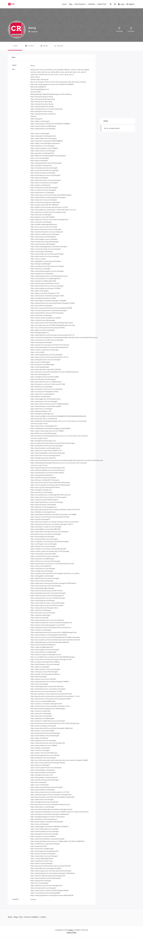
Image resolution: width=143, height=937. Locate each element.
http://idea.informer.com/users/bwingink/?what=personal (50, 804)
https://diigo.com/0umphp (39, 738)
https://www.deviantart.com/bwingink (43, 505)
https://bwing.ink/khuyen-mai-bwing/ (43, 114)
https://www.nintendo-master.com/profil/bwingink (47, 603)
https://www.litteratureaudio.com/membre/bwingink (48, 593)
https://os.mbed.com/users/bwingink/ (43, 190)
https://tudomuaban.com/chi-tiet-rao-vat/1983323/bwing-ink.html (52, 564)
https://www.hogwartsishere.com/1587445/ (45, 755)
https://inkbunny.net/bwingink (41, 610)
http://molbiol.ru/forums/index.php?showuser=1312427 (49, 207)
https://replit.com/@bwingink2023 (42, 647)
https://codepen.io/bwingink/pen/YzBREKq (45, 662)
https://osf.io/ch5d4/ (37, 352)
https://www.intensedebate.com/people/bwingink (47, 839)
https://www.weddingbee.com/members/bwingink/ (48, 453)
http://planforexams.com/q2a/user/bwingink (46, 534)
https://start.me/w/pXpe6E (39, 618)
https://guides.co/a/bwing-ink (40, 185)
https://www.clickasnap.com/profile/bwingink (46, 586)
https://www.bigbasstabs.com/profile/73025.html (47, 686)
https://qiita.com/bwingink (39, 178)
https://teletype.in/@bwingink (41, 264)
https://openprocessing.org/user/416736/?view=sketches (50, 345)
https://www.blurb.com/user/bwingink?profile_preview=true (51, 627)
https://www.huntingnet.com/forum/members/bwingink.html (51, 795)
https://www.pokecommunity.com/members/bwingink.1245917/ (52, 524)
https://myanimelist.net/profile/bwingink (44, 188)
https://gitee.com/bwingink (40, 291)
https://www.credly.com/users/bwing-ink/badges (47, 254)
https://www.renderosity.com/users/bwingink (46, 229)
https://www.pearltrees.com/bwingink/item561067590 (49, 635)
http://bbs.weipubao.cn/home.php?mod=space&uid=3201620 (51, 694)
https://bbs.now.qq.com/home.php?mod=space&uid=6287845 (51, 308)
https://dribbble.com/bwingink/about (43, 512)
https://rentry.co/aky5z (38, 259)
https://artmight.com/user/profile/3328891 (45, 377)
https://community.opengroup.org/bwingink (45, 202)
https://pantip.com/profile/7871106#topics (45, 205)
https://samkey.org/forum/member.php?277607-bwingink (50, 551)
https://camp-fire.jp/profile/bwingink (43, 244)
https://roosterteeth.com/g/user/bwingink (45, 556)
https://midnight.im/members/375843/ (43, 298)
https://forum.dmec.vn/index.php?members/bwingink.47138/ (51, 659)
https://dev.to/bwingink (38, 782)
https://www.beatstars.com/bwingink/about (45, 448)
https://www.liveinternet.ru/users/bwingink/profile (48, 468)
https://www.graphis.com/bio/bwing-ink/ (44, 777)
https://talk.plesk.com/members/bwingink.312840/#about (50, 814)
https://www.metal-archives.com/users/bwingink (47, 286)
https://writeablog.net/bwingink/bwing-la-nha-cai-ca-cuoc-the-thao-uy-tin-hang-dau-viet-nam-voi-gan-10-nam (59, 464)
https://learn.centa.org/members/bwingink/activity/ (48, 763)
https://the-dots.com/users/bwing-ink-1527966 (46, 691)
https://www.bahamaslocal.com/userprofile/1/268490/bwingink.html (54, 632)
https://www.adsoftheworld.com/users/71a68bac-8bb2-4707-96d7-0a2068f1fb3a (58, 841)
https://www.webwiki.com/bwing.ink (43, 770)
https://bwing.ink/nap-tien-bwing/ (42, 104)
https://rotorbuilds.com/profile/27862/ (43, 554)
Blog (70, 4)
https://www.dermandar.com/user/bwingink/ (46, 180)
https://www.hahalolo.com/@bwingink (43, 652)
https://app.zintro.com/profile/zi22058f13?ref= (46, 451)
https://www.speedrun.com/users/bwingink (45, 669)
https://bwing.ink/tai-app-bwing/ (41, 102)
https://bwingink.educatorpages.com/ (43, 441)
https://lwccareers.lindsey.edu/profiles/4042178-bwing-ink (50, 482)
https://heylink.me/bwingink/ (40, 519)
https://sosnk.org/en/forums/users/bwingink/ (46, 768)
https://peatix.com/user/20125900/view (44, 753)
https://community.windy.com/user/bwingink (46, 249)
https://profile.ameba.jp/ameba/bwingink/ (45, 780)
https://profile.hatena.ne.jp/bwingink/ (43, 379)
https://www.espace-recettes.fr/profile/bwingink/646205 (50, 890)
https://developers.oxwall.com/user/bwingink (46, 527)
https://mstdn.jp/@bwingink (40, 367)
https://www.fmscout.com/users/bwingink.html (46, 885)
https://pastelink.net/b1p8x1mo (41, 165)
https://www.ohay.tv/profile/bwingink (43, 237)
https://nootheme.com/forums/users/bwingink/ (47, 389)
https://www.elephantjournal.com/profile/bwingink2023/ (50, 347)
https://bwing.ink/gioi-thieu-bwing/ (42, 106)
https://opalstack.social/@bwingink (42, 559)
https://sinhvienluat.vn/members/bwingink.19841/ (47, 296)
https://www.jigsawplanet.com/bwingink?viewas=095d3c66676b (52, 895)
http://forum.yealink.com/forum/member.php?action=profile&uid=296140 (55, 640)
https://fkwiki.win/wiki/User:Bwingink (43, 173)
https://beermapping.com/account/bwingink (45, 175)
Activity (31, 46)
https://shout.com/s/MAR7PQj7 (41, 566)
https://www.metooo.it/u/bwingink (42, 799)
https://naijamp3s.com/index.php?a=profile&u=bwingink (50, 541)
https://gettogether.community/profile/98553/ (46, 261)
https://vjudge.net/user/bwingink (42, 571)
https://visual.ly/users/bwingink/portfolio (44, 392)
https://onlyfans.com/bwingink (41, 630)
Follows (60, 46)
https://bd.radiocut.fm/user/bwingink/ (43, 888)
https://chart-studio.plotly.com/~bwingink (44, 829)
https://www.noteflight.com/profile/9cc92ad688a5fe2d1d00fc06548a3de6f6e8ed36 (58, 416)
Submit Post (101, 4)
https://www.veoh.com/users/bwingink (44, 200)
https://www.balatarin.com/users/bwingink (45, 664)
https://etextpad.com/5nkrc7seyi (42, 861)
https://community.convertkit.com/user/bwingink (47, 340)
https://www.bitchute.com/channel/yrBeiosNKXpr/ (47, 473)
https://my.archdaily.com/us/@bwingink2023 (46, 278)
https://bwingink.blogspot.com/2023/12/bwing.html (48, 817)
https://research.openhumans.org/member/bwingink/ (49, 310)
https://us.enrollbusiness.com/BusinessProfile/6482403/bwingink (53, 657)
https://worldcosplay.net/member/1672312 (45, 283)
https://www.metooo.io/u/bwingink (42, 192)
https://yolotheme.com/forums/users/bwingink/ (47, 446)
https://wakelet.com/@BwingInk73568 (43, 281)
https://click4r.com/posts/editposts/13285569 (46, 318)
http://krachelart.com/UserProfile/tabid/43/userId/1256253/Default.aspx (55, 723)
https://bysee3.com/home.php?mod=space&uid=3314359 (50, 517)
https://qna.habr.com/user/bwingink (43, 613)
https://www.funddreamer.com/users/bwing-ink (47, 232)
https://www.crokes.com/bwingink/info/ (44, 426)
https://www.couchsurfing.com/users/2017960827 (47, 431)
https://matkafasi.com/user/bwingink (43, 758)
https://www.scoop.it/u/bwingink (42, 863)
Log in (122, 4)
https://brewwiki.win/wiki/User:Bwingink (44, 168)
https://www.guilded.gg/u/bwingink (42, 588)
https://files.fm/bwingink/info (40, 374)
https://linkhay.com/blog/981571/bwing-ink (45, 480)
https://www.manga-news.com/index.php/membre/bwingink (51, 871)
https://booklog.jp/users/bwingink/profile (45, 851)
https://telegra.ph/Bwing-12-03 (41, 411)
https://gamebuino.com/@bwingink (42, 718)
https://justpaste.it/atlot (39, 846)
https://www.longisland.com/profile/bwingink (46, 878)
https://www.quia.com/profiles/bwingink (44, 672)
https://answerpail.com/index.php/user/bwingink (47, 266)
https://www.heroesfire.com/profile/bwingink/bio (47, 596)
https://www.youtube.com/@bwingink (43, 126)
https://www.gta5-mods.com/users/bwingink (46, 360)
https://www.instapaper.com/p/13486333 (44, 148)
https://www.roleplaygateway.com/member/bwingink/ (49, 247)
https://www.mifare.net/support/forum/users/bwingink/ (49, 532)
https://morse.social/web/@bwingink (43, 701)
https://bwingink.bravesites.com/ (42, 775)
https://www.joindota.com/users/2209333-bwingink (48, 598)
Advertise (91, 4)
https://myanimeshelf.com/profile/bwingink (45, 733)
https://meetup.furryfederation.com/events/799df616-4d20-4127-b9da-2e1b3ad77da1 (59, 812)
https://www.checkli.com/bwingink (42, 581)
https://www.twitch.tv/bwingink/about (43, 136)
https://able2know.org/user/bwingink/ (43, 478)
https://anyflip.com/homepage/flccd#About (45, 674)
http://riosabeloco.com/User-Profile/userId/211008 (48, 384)
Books (45, 46)
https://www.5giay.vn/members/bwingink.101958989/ (48, 301)
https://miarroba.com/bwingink (41, 222)
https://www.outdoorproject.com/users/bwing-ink (47, 620)
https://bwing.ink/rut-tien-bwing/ (41, 111)
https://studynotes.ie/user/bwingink (43, 568)
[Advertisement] (117, 68)
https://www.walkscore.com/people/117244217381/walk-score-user (53, 210)
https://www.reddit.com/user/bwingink (44, 138)
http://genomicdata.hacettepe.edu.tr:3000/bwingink (48, 709)
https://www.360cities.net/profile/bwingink (45, 736)
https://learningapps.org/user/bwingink (44, 239)
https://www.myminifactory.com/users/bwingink (47, 502)
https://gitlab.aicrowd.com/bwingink (43, 330)
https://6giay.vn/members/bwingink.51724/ (45, 293)
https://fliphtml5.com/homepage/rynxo (44, 507)
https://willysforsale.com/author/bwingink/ (45, 578)
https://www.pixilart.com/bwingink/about (44, 608)
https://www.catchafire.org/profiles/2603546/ (46, 369)
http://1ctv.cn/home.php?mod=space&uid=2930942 (48, 328)
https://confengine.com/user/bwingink (44, 544)
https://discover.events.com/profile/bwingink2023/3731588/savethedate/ (55, 637)
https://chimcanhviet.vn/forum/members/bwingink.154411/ (50, 706)
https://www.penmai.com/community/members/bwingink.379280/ (53, 303)
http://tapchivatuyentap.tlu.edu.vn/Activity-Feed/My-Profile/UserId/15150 (55, 509)
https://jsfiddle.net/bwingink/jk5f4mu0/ (44, 224)
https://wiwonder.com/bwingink (41, 716)
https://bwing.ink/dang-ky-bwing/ (42, 97)
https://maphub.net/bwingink (40, 615)
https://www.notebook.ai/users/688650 (44, 745)
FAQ (20, 917)
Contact (43, 917)
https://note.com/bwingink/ (40, 824)
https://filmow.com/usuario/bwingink (43, 546)
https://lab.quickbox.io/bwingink (41, 306)
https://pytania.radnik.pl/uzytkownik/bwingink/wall (48, 876)
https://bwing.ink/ (43, 79)
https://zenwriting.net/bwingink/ (41, 342)
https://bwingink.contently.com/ (41, 490)
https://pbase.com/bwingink (40, 765)
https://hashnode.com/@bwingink (42, 849)
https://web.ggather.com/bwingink (42, 576)
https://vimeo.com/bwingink (40, 133)
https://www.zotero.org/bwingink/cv (43, 394)
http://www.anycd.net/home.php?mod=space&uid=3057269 (51, 866)
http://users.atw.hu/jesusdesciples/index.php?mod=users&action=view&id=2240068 (59, 760)
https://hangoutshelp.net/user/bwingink (44, 539)
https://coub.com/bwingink (40, 785)
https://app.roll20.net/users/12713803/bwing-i (46, 382)
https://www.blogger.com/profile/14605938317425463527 (50, 827)
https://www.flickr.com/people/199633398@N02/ (47, 141)
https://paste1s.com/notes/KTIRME (42, 731)
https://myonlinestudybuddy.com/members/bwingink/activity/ (52, 809)
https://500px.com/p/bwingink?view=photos (45, 143)
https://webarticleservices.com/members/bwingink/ (48, 689)
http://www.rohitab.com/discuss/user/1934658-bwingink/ (50, 404)
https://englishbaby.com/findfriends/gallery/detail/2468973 (51, 428)
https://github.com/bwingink (40, 667)
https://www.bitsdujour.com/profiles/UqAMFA (46, 406)
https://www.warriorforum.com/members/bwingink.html (49, 219)
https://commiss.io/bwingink (40, 750)
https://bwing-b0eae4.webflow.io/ (42, 475)
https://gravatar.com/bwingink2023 (42, 153)
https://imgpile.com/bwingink (40, 748)
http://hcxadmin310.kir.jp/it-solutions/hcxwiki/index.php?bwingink (53, 443)
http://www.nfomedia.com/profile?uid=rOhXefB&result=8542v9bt (52, 797)
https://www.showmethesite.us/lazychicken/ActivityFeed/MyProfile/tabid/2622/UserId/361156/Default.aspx (67, 460)
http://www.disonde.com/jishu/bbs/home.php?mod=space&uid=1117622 (55, 696)
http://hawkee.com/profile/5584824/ (43, 217)
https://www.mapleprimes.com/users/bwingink (46, 355)
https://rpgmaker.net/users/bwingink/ (43, 741)
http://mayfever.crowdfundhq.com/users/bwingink (48, 721)
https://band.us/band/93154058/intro (43, 645)
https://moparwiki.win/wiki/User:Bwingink (45, 170)
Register (131, 4)
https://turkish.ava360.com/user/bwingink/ (45, 234)
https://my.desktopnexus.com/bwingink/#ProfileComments (51, 495)
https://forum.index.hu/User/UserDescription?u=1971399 (50, 792)
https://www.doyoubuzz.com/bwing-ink (44, 419)
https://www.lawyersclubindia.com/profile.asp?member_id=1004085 (53, 514)
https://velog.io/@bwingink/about (42, 858)
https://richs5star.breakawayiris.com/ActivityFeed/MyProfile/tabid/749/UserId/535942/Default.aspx (64, 337)
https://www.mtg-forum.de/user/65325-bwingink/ (47, 605)
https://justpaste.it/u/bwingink (41, 881)
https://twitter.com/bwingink (40, 121)
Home (64, 4)
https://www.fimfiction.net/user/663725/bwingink (47, 313)
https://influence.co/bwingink (40, 269)
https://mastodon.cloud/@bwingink (42, 364)
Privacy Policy (71, 932)
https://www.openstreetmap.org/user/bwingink (47, 787)
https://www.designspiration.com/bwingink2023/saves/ (49, 276)
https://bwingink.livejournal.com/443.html (44, 802)
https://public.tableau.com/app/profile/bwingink (47, 822)
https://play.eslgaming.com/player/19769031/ (46, 288)
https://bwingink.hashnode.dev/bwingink (44, 834)
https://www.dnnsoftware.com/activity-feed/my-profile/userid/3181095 (55, 522)
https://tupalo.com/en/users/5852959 (43, 679)
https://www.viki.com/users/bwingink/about (45, 455)
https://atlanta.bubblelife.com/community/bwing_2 (48, 470)
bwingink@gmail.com (42, 89)
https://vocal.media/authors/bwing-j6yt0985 (45, 893)
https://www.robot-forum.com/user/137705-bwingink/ (49, 497)
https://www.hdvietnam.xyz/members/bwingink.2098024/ (50, 682)
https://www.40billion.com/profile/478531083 (46, 529)
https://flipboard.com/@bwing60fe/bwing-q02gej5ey (48, 156)
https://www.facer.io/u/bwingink (41, 409)
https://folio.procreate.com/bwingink (43, 854)
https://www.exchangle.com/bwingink (43, 726)
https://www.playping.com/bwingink (43, 600)
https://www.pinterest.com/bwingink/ (43, 129)
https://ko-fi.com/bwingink (39, 883)
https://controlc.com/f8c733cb (40, 711)
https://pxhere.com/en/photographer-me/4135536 (48, 625)
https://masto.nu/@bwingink (40, 362)
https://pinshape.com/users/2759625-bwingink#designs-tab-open (53, 325)
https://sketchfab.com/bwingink (41, 315)
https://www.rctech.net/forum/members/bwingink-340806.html (52, 728)
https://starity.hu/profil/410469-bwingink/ (44, 500)
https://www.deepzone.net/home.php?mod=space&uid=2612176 (52, 335)
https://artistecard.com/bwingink (42, 492)
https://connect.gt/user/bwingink (42, 251)
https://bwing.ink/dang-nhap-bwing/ (43, 99)
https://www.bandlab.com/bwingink (43, 790)
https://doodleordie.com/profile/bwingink (45, 242)
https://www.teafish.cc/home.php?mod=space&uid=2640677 (51, 699)
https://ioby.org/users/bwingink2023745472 (45, 487)
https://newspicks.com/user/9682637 (43, 836)
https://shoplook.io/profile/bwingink (43, 320)
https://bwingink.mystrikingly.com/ (42, 414)
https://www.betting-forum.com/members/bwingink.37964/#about (53, 873)
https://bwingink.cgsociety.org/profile (43, 458)
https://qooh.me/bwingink (39, 684)
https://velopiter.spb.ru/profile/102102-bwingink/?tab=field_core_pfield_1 (55, 573)
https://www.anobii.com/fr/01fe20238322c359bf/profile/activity (52, 323)
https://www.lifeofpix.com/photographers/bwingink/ (48, 197)
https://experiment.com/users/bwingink (44, 401)
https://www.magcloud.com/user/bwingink (45, 650)
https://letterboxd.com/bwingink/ (42, 387)
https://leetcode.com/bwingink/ (41, 215)
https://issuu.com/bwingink (40, 158)
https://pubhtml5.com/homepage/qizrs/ (44, 819)
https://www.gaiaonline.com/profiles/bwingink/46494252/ (50, 642)
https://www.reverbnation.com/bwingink (44, 183)
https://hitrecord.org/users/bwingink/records (46, 654)
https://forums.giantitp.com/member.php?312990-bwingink (50, 485)
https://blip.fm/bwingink (39, 677)
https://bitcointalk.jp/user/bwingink (42, 537)
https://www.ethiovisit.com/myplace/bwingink (46, 868)
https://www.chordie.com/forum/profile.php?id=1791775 (49, 357)
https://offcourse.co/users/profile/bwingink (45, 561)
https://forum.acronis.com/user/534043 (44, 227)
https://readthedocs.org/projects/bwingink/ (45, 844)
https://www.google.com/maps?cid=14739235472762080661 (54, 84)
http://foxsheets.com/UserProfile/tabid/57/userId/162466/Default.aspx (55, 372)
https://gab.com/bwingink (39, 161)
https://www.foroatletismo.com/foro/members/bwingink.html (51, 623)
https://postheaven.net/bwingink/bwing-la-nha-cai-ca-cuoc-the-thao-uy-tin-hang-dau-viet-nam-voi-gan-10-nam (59, 437)
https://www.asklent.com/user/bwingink (44, 856)
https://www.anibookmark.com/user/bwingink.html (48, 743)
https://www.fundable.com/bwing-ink (43, 772)
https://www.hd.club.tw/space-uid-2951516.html (46, 591)
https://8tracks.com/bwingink (40, 396)
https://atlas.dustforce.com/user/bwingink (45, 256)
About (10, 917)
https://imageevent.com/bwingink (42, 274)
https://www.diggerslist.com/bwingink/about (45, 399)
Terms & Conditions (31, 917)
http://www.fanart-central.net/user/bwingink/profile (48, 212)
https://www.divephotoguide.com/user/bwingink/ (47, 271)
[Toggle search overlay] (110, 4)
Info (16, 46)
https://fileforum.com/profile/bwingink (44, 433)
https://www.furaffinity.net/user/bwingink (45, 831)
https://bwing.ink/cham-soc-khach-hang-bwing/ (46, 109)
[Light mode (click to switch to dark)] (115, 4)
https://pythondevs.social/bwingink (43, 807)
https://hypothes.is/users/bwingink (43, 146)
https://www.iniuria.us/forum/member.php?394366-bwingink (51, 195)
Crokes (70, 930)
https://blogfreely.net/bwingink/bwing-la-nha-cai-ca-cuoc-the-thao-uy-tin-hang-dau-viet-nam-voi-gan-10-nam (59, 422)
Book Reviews (80, 4)
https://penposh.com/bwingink (41, 713)
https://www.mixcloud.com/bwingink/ (43, 151)
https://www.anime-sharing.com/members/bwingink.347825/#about (53, 583)
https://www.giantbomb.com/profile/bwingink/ (46, 163)
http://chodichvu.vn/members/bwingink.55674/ (46, 704)
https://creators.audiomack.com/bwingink (45, 350)
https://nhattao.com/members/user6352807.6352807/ (49, 549)
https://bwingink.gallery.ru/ (40, 333)
